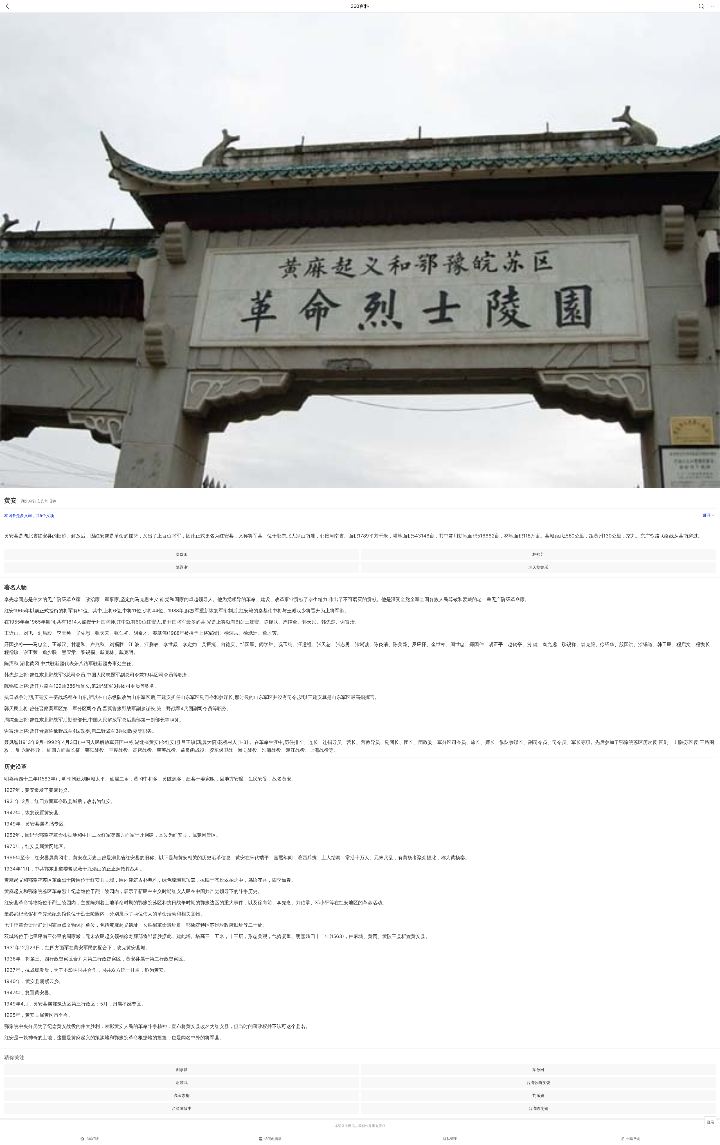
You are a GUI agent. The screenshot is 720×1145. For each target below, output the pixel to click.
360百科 (360, 6)
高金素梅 (182, 1095)
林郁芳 (538, 554)
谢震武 (182, 1082)
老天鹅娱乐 (538, 567)
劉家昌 (182, 1069)
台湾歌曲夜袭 (538, 1082)
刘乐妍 (538, 1095)
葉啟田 (182, 554)
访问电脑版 (272, 1139)
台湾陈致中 (182, 1108)
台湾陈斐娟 (538, 1108)
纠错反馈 (633, 1139)
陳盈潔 (182, 567)
